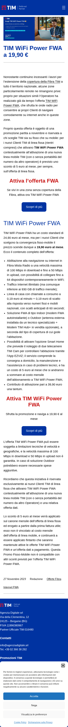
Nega (34, 705)
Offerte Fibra (54, 579)
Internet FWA (11, 587)
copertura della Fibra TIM (43, 81)
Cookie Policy (20, 722)
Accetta (34, 696)
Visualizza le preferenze (34, 714)
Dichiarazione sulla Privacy (40, 722)
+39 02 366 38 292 (16, 649)
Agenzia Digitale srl (11, 612)
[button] (63, 665)
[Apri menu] (63, 7)
